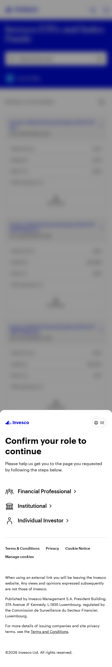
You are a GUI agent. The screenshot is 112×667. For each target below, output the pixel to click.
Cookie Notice (77, 548)
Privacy (52, 548)
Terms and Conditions (49, 631)
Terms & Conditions (22, 548)
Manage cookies (19, 557)
